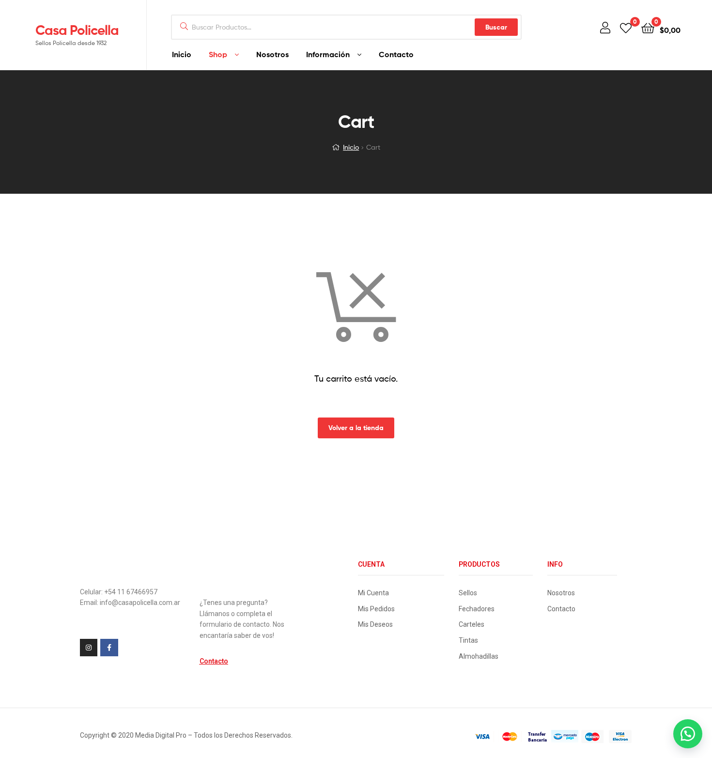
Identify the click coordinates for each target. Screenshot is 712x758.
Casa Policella (77, 30)
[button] (214, 661)
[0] (626, 27)
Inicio (351, 147)
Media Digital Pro (160, 735)
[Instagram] (88, 647)
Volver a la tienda (356, 427)
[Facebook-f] (109, 647)
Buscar (496, 27)
